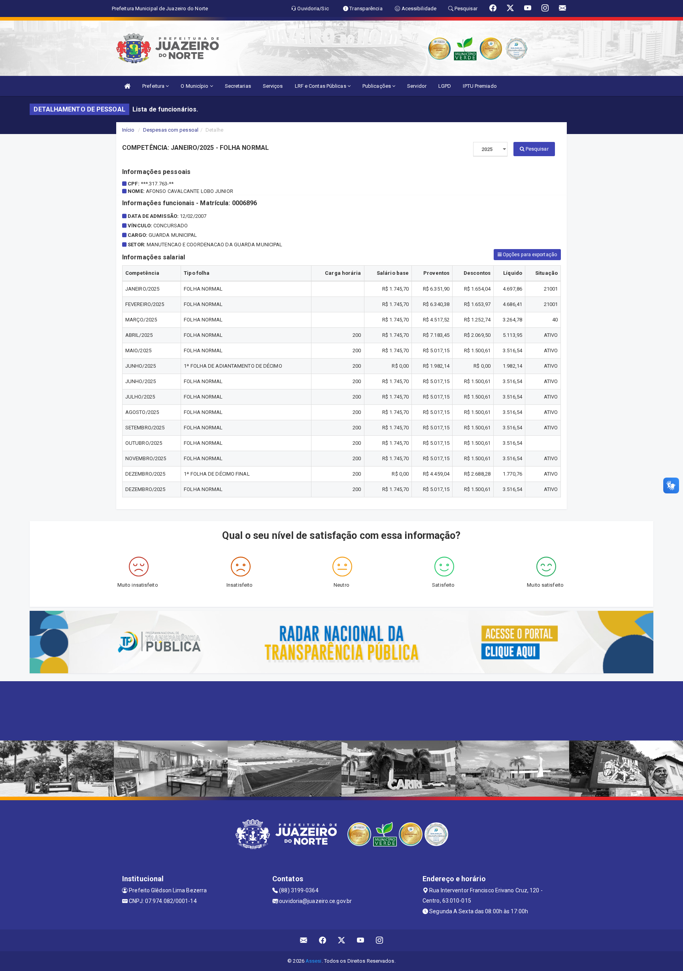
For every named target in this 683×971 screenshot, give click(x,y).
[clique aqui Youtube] (361, 940)
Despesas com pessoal (170, 130)
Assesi (314, 961)
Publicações (377, 86)
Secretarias (238, 86)
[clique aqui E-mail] (304, 940)
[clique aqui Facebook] (323, 940)
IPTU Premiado (479, 86)
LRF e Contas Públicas (321, 86)
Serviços (273, 86)
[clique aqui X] (342, 940)
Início (128, 130)
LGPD (444, 86)
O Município (195, 86)
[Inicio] (127, 86)
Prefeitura (154, 86)
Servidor (416, 86)
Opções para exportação (529, 254)
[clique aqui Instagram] (380, 940)
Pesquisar (537, 149)
